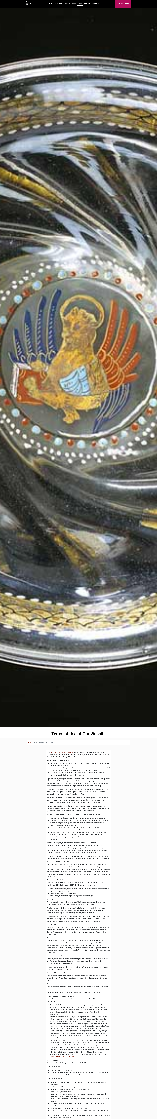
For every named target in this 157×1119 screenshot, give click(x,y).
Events (61, 3)
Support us (87, 3)
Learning (74, 3)
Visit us (56, 3)
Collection (67, 3)
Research (94, 3)
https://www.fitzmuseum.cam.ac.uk (61, 752)
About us (80, 3)
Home (51, 3)
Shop (99, 3)
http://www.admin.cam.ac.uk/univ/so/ (62, 1057)
